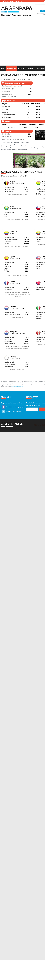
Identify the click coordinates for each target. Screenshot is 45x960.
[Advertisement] (22, 42)
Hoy (3, 68)
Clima (30, 68)
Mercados (11, 68)
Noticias (21, 68)
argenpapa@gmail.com (17, 386)
